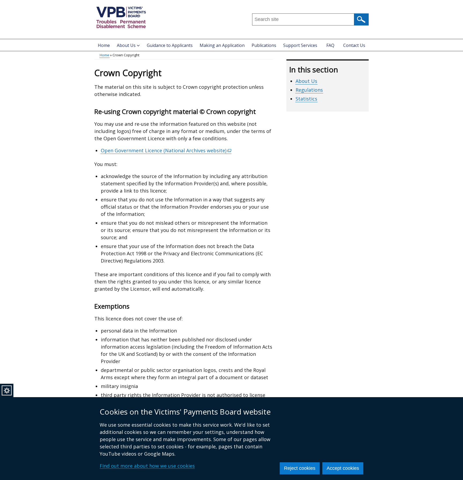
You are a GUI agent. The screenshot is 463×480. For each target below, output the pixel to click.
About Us (306, 81)
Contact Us (354, 45)
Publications (264, 45)
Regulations (309, 90)
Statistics (306, 98)
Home (104, 45)
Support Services (300, 45)
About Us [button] (126, 45)
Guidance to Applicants (170, 45)
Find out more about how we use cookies (147, 466)
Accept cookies (343, 468)
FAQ (330, 45)
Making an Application (222, 45)
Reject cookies (299, 468)
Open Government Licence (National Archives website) (166, 150)
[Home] (121, 17)
